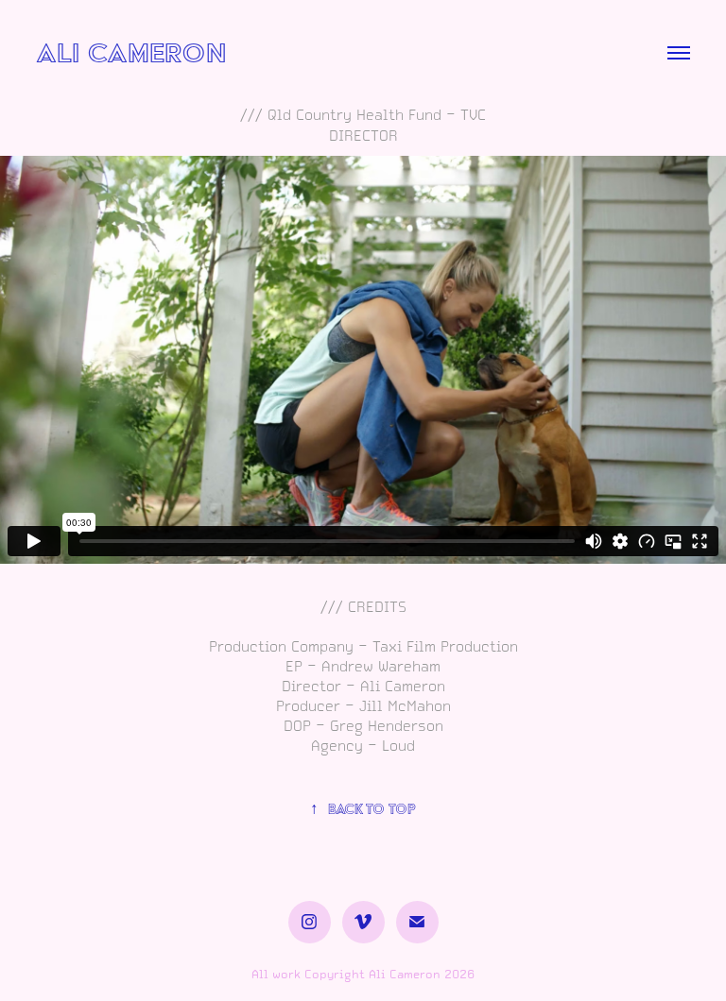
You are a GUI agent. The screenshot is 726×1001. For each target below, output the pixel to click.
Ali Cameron (131, 52)
